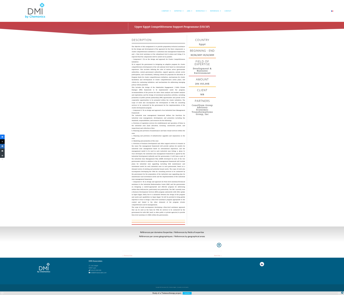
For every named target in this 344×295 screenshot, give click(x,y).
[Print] (2, 155)
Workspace (200, 11)
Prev (2, 293)
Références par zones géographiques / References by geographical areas (172, 236)
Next (338, 293)
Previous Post (127, 256)
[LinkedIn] (2, 146)
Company (165, 11)
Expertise (178, 11)
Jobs (188, 11)
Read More (187, 293)
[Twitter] (2, 141)
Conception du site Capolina (182, 287)
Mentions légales (172, 287)
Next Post (218, 256)
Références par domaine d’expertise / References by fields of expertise (172, 232)
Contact (227, 11)
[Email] (2, 151)
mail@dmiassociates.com (98, 273)
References (214, 11)
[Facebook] (2, 137)
